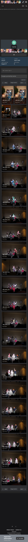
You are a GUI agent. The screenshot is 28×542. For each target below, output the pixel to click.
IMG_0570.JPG (6, 115)
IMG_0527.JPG (6, 272)
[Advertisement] (14, 25)
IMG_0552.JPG (6, 150)
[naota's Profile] (14, 54)
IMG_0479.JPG (6, 464)
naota (5, 102)
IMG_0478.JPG (6, 481)
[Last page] (25, 83)
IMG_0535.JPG (6, 219)
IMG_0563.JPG (16, 115)
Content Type (7, 70)
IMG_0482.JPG (6, 411)
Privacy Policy (10, 529)
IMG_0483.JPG (6, 394)
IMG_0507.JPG (6, 307)
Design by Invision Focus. (15, 534)
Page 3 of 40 (14, 82)
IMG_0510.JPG (6, 289)
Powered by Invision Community (14, 533)
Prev (6, 82)
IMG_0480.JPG (6, 446)
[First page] (3, 83)
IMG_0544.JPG (6, 184)
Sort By (23, 79)
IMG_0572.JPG (6, 100)
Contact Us (18, 529)
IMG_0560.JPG (6, 132)
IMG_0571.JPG (18, 100)
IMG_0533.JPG (6, 237)
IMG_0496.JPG (6, 324)
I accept (20, 538)
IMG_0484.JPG (6, 377)
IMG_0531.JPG (6, 254)
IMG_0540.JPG (6, 202)
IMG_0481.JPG (6, 429)
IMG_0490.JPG (6, 342)
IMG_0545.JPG (6, 167)
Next (22, 82)
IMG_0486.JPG (6, 359)
